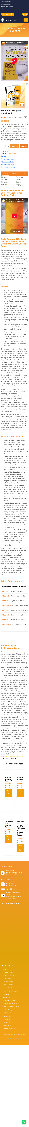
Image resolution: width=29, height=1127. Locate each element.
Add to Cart (14, 146)
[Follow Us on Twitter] (8, 161)
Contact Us (6, 1022)
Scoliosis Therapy (8, 985)
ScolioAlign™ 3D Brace (9, 1000)
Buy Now (24, 146)
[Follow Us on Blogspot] (8, 167)
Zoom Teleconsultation (10, 991)
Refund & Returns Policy (10, 1028)
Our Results (6, 1016)
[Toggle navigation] (26, 20)
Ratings (24, 173)
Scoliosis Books (12, 153)
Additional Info (15, 173)
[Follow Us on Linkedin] (8, 164)
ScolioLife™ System (8, 975)
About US (6, 969)
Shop (26, 14)
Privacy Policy (7, 1025)
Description (5, 173)
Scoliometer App (8, 1010)
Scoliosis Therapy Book (10, 1003)
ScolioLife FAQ (7, 978)
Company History (8, 981)
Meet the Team (7, 972)
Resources (6, 994)
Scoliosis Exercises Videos (11, 1006)
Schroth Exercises (8, 988)
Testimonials (6, 997)
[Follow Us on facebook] (8, 158)
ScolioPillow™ (7, 1013)
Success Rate (7, 1019)
